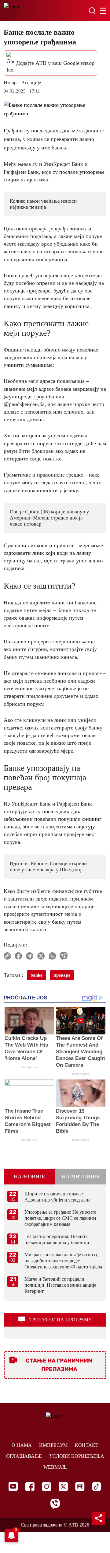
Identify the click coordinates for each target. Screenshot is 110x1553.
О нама (22, 1445)
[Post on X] (41, 956)
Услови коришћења (76, 1456)
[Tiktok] (96, 1486)
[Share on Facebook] (18, 956)
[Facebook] (30, 1486)
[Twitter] (63, 1486)
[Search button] (92, 10)
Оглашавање (24, 1456)
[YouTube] (13, 1486)
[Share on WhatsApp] (52, 956)
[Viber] (55, 1504)
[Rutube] (80, 1486)
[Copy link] (7, 956)
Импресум (53, 1445)
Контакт (86, 1445)
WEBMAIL (55, 1467)
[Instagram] (46, 1486)
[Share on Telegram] (30, 956)
